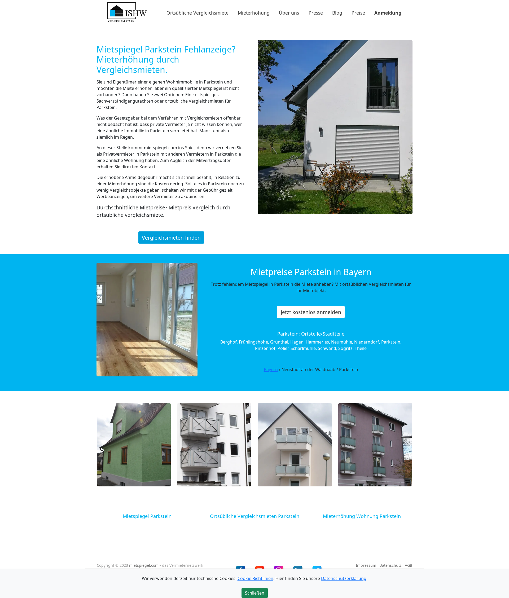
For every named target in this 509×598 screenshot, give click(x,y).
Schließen (254, 593)
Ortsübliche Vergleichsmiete (197, 12)
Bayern (271, 369)
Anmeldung (387, 12)
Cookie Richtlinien (255, 578)
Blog (337, 12)
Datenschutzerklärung (343, 578)
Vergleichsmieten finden (171, 237)
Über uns (289, 12)
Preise (358, 12)
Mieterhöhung (254, 12)
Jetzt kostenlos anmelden (311, 312)
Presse (316, 12)
